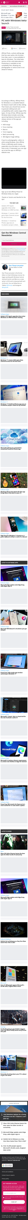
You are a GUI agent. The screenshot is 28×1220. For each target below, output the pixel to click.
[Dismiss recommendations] (26, 10)
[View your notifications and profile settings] (19, 2)
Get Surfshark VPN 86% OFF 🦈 (18, 6)
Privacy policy (5, 1178)
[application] (14, 177)
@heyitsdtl (5, 287)
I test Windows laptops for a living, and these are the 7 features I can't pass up (14, 1116)
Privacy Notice (22, 250)
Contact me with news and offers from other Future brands (14, 1197)
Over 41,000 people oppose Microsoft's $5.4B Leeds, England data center (14, 1148)
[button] (26, 2)
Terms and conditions (7, 1171)
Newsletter (23, 48)
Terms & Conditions (13, 1209)
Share (5, 48)
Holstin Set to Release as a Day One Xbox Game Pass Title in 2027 (14, 1140)
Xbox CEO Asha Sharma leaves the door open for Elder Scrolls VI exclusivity (15, 1125)
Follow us (15, 48)
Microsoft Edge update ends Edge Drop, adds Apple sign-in (14, 1133)
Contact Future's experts (8, 1175)
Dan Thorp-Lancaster (13, 27)
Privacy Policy (19, 1207)
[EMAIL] (10, 269)
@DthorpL (9, 285)
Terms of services (20, 248)
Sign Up (14, 1202)
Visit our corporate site (14, 1160)
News (3, 27)
